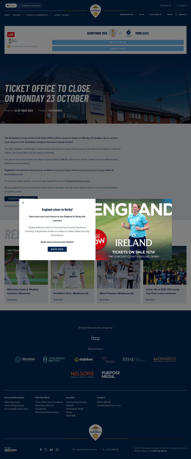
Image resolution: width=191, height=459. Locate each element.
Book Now (57, 249)
